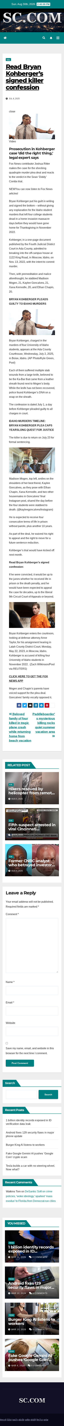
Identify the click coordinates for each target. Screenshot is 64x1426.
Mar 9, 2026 (18, 1365)
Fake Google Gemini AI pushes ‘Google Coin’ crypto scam (30, 1359)
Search (10, 1083)
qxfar (45, 1419)
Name (10, 982)
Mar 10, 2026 (18, 1293)
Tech (11, 1243)
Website (10, 1023)
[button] (44, 37)
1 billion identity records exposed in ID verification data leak (31, 1251)
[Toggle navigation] (58, 38)
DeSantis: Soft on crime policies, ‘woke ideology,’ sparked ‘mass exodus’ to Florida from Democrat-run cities (31, 1196)
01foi (9, 1419)
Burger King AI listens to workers (25, 1144)
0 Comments (39, 1257)
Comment (12, 914)
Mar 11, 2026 (18, 1257)
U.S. (8, 59)
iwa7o (15, 1419)
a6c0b (21, 1419)
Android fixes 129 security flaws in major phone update (29, 1287)
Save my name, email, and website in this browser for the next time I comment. (30, 1051)
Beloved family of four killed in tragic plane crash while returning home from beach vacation (20, 727)
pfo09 (33, 1419)
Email (10, 1002)
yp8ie (27, 1419)
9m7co (39, 1419)
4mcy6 (3, 1419)
